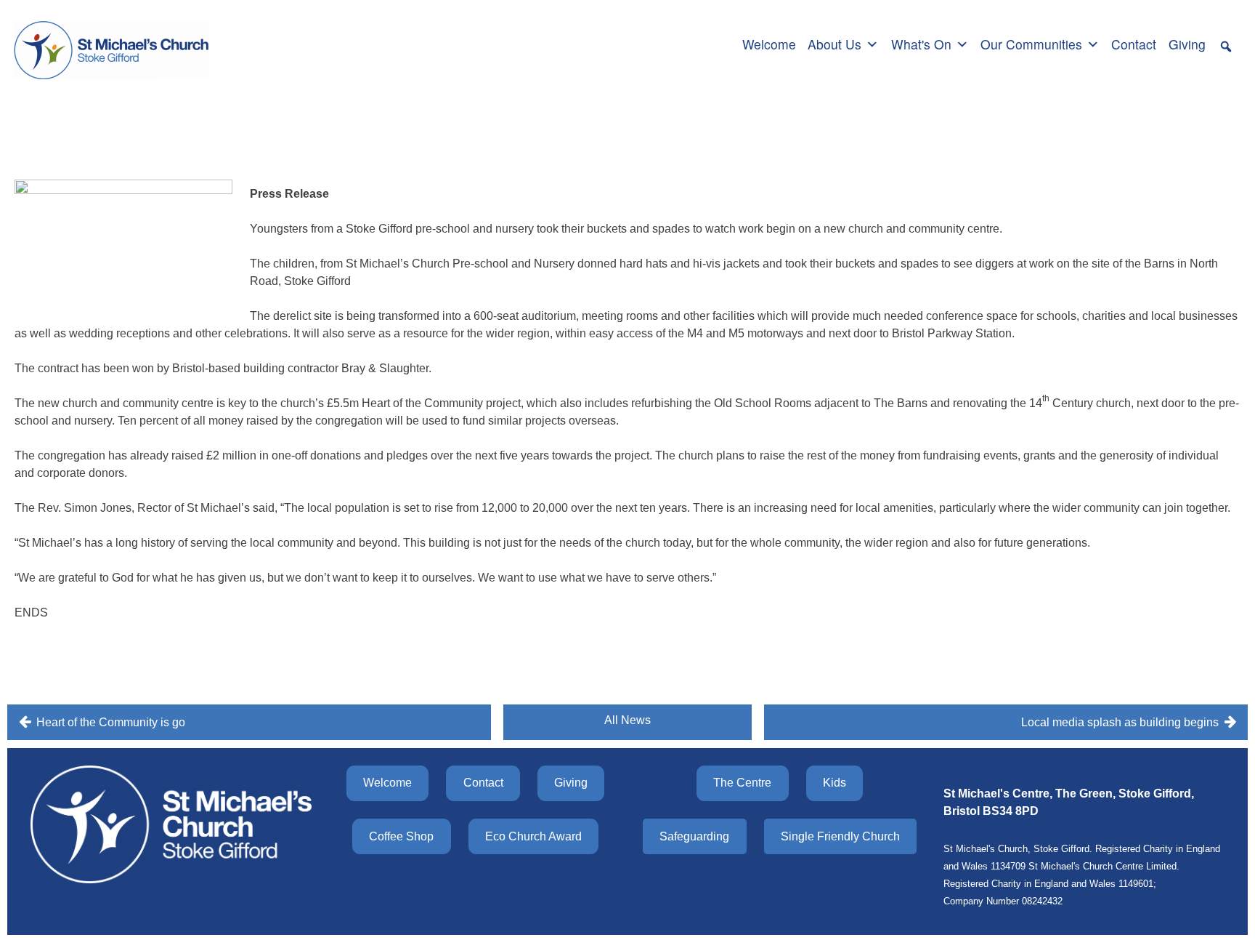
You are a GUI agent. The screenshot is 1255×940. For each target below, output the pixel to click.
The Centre (742, 782)
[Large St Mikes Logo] (111, 42)
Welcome (769, 44)
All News (627, 720)
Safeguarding (694, 836)
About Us (834, 44)
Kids (834, 782)
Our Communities (1031, 44)
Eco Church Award (533, 836)
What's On (921, 44)
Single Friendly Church (840, 836)
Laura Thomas (185, 134)
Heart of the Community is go (110, 722)
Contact (1133, 44)
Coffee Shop (401, 836)
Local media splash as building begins (1120, 722)
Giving (1187, 44)
